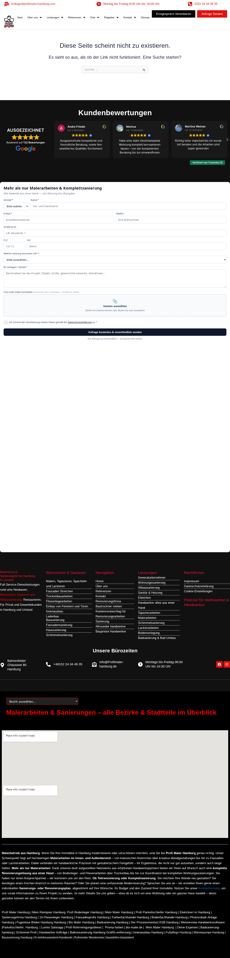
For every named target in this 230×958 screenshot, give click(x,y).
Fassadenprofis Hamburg (93, 917)
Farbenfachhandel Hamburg (131, 917)
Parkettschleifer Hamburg (20, 927)
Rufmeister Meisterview (89, 937)
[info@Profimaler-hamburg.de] (94, 664)
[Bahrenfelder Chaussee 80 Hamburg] (2, 665)
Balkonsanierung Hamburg (87, 932)
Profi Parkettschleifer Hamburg (156, 912)
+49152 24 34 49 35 (67, 664)
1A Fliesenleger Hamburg (56, 917)
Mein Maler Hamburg (119, 912)
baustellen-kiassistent (120, 937)
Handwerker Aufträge (53, 932)
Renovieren (7, 594)
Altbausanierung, (11, 599)
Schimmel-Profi (26, 932)
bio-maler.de (133, 927)
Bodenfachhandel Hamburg (169, 917)
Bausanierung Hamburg (17, 937)
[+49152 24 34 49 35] (48, 664)
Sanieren (23, 594)
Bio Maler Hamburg (81, 922)
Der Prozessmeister (144, 922)
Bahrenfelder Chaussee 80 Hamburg (16, 665)
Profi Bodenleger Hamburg (85, 912)
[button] (227, 139)
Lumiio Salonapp (52, 927)
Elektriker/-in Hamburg (195, 912)
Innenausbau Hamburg (148, 932)
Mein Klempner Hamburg (48, 912)
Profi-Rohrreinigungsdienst (84, 927)
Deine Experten (187, 927)
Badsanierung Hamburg (113, 922)
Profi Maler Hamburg (16, 912)
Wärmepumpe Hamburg (209, 932)
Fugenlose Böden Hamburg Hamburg (42, 922)
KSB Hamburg (169, 922)
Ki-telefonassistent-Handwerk (53, 937)
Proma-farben (114, 927)
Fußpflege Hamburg (178, 932)
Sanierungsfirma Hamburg (20, 917)
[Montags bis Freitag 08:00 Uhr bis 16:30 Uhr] (140, 664)
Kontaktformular (209, 888)
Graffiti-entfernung (118, 932)
